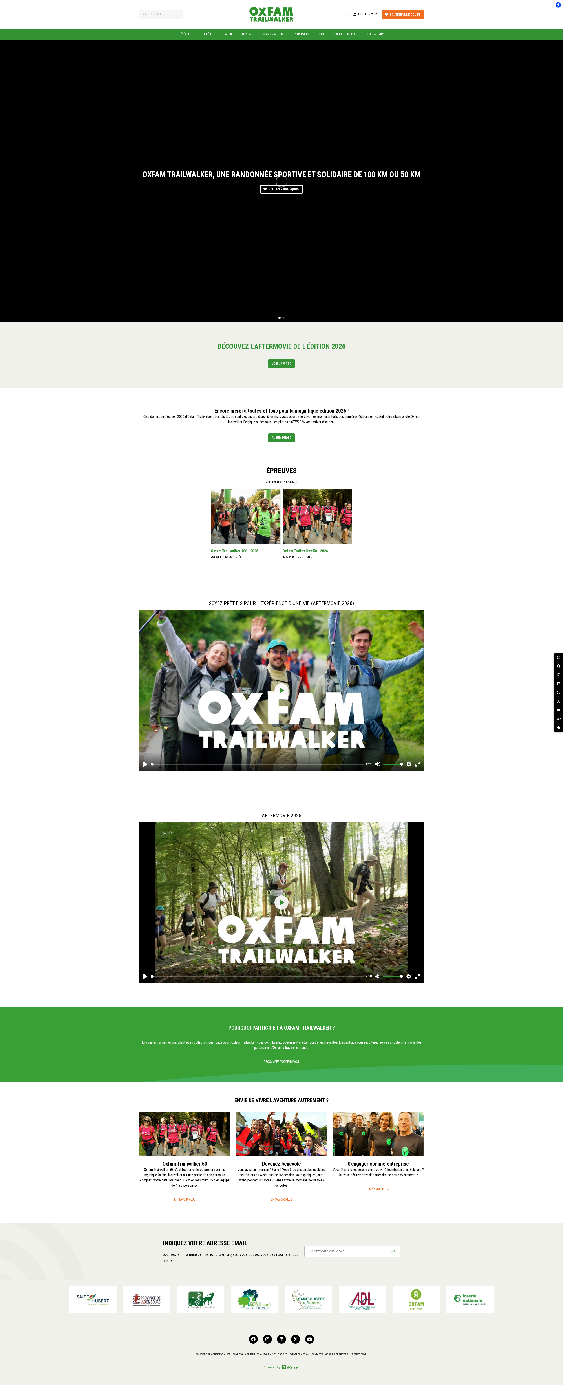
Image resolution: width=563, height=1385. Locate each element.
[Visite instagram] (267, 1339)
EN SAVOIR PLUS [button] (185, 1199)
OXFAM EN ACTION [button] (299, 1354)
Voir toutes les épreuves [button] (281, 482)
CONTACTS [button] (317, 1354)
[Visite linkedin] (281, 1339)
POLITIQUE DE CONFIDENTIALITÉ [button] (213, 1354)
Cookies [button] (282, 1354)
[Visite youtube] (309, 1339)
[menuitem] (185, 34)
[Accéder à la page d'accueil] (274, 14)
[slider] (257, 764)
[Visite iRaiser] (281, 1367)
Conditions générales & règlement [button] (254, 1354)
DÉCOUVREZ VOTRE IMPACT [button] (281, 1062)
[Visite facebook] (253, 1339)
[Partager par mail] (558, 710)
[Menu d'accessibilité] (558, 4)
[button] (279, 318)
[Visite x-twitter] (295, 1339)
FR (344, 14)
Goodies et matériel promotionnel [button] (346, 1354)
